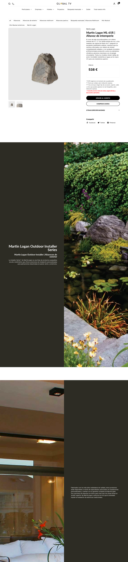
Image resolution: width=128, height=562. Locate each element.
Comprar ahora (103, 104)
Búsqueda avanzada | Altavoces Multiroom (85, 20)
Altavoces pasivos (62, 20)
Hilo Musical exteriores (16, 25)
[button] (9, 4)
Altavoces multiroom (46, 20)
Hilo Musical (106, 20)
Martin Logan (31, 25)
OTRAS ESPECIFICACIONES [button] (95, 110)
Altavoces (17, 20)
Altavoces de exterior (30, 20)
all (10, 20)
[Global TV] (64, 4)
